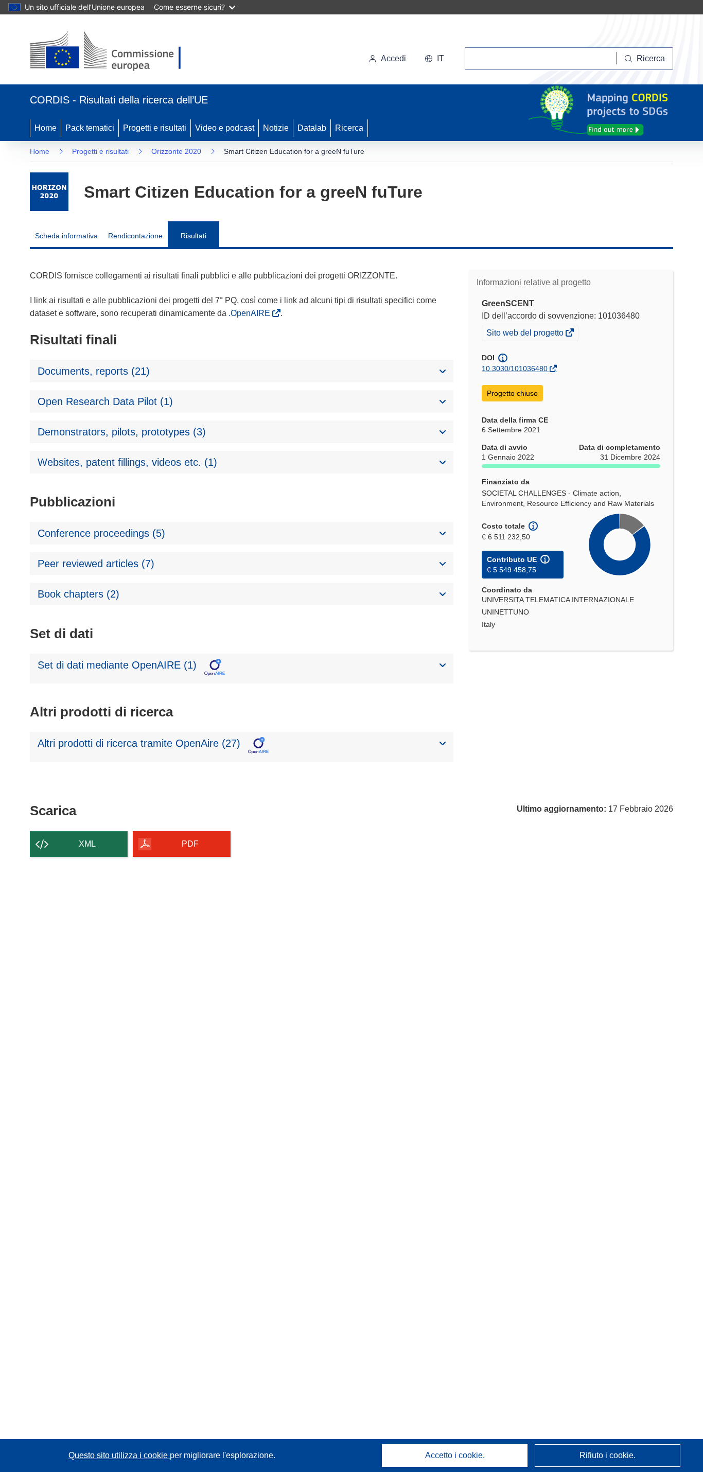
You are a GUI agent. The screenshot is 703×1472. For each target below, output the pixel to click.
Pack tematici (89, 128)
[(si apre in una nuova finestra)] (112, 51)
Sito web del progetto (526, 334)
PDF (190, 843)
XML (87, 843)
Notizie (276, 128)
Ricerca (349, 128)
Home (45, 128)
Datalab (311, 128)
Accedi (393, 58)
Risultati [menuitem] (193, 236)
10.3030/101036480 (515, 368)
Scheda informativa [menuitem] (66, 236)
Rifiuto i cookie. (607, 1455)
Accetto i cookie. (455, 1455)
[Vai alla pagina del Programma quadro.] (49, 191)
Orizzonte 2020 (176, 151)
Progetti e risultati (154, 128)
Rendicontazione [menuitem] (135, 236)
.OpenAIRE (250, 313)
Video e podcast (224, 128)
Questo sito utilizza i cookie (119, 1455)
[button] (434, 58)
